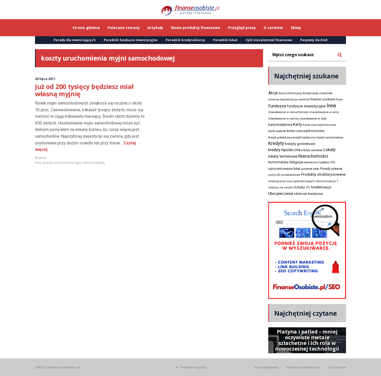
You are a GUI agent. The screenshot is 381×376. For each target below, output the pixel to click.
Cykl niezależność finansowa (269, 40)
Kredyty (276, 143)
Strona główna (266, 367)
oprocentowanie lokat (284, 169)
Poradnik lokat (225, 40)
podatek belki (310, 169)
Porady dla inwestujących (75, 40)
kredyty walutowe (312, 150)
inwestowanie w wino (324, 112)
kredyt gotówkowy (280, 137)
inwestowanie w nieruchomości (288, 112)
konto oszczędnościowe (305, 131)
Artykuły (40, 158)
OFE (332, 162)
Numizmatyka (278, 162)
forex (339, 99)
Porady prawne (331, 169)
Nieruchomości (313, 156)
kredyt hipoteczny (304, 137)
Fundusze (277, 106)
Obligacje (296, 162)
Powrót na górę (193, 367)
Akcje (273, 93)
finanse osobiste (322, 99)
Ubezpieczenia (280, 193)
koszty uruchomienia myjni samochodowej (74, 163)
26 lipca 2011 (45, 79)
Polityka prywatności (303, 367)
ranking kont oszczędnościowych (291, 181)
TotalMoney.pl (321, 187)
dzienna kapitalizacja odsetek (288, 99)
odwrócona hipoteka (316, 162)
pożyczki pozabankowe (284, 174)
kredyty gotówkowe (300, 144)
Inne (38, 163)
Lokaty (329, 149)
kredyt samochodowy (329, 137)
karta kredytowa (280, 125)
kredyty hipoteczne (284, 150)
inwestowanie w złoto (312, 118)
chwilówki (326, 93)
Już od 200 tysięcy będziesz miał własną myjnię (84, 90)
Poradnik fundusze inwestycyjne (131, 40)
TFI (308, 187)
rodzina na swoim (280, 187)
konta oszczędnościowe (319, 125)
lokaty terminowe (283, 156)
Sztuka (299, 187)
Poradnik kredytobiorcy (185, 40)
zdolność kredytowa (308, 194)
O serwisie (337, 367)
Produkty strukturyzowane (323, 174)
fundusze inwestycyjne (306, 106)
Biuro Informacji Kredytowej (298, 93)
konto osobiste (277, 131)
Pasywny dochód (313, 40)
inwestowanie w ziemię (283, 118)
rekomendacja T (326, 181)
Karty (297, 124)
